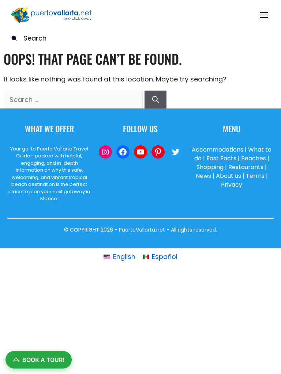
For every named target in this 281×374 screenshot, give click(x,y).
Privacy (231, 184)
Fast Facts (221, 158)
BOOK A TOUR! (43, 359)
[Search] (155, 99)
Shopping (210, 167)
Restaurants (245, 167)
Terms (255, 176)
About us (228, 176)
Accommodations (217, 149)
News (203, 176)
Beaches (253, 158)
